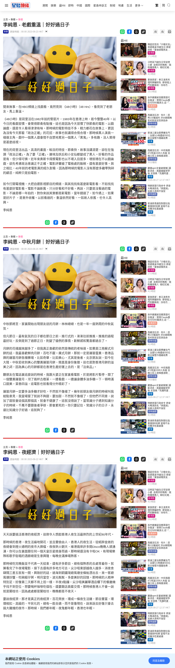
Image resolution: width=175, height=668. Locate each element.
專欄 (13, 19)
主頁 (5, 19)
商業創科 (152, 106)
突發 (150, 177)
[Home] (20, 5)
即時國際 (152, 194)
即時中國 (152, 124)
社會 (150, 141)
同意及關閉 (159, 660)
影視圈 (151, 53)
